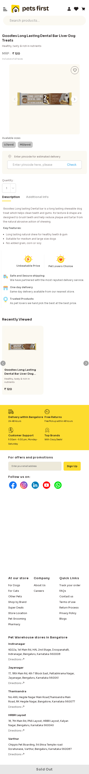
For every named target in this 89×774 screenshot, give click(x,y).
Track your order (70, 585)
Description (11, 197)
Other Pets (15, 596)
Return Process (69, 607)
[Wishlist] (76, 8)
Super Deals (16, 607)
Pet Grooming (17, 618)
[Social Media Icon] (12, 485)
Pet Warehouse (30, 9)
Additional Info (37, 197)
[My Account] (69, 9)
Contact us (66, 596)
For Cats (13, 590)
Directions (15, 659)
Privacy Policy (67, 613)
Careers (39, 590)
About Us (40, 585)
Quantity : (8, 180)
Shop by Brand (17, 602)
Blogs (63, 618)
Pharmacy (14, 624)
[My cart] (83, 9)
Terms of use (67, 602)
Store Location (17, 613)
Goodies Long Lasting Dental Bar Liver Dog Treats (20, 372)
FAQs (62, 590)
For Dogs (14, 585)
